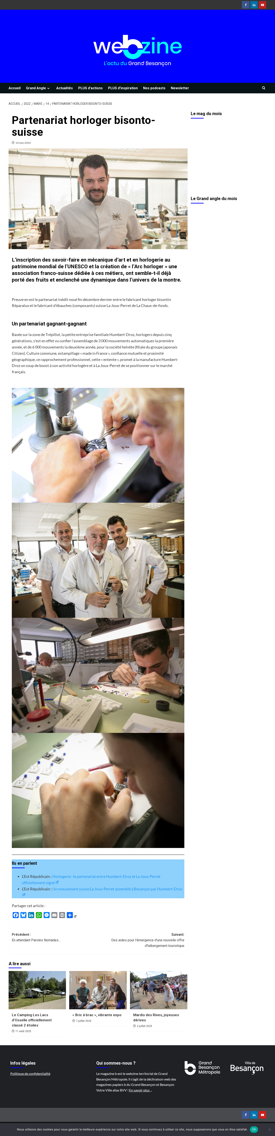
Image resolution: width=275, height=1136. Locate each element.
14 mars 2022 (23, 142)
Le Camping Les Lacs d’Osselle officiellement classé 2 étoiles (32, 1020)
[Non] (269, 1129)
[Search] (263, 88)
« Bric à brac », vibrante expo (96, 1015)
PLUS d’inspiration (123, 88)
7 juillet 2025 (83, 1020)
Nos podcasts (154, 88)
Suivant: (147, 940)
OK (254, 1129)
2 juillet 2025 (144, 1026)
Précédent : (36, 937)
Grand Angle (36, 88)
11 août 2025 (23, 1031)
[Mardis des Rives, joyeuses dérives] (158, 990)
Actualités (64, 88)
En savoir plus (139, 1090)
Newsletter (180, 88)
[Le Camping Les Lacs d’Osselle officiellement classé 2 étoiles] (37, 990)
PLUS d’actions (90, 88)
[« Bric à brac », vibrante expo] (98, 990)
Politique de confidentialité (30, 1073)
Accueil (15, 88)
